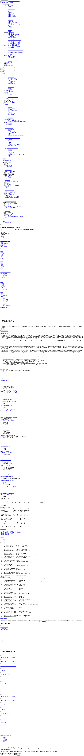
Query (1, 67)
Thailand (2, 293)
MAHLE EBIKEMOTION (13, 44)
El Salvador (2, 248)
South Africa (2, 286)
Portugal (2, 279)
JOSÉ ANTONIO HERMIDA (14, 46)
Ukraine (2, 294)
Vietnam (2, 296)
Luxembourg (3, 265)
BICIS (4, 73)
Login (6, 64)
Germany (2, 253)
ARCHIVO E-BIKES (9, 124)
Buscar (2, 69)
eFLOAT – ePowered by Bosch (14, 120)
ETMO (9, 7)
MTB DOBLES (11, 76)
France (1, 252)
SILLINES (10, 133)
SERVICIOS (8, 48)
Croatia (1, 245)
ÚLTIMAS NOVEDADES (10, 17)
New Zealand (3, 274)
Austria (1, 238)
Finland (1, 251)
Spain (1, 287)
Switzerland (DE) (3, 289)
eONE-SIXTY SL (11, 9)
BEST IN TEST (11, 57)
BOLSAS (10, 139)
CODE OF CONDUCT (12, 35)
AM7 (4, 540)
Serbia (1, 282)
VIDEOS (10, 61)
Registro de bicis (6, 741)
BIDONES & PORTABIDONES (14, 144)
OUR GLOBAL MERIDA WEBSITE (24, 229)
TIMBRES (10, 142)
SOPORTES (10, 140)
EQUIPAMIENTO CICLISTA (11, 148)
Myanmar (2, 269)
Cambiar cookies (10, 753)
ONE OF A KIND (11, 56)
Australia (2, 237)
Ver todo (2, 654)
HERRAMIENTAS (12, 145)
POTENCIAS (10, 130)
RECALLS (10, 53)
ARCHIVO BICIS (9, 101)
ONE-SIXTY (10, 20)
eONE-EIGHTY (11, 10)
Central (4, 738)
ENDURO (10, 82)
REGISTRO (10, 54)
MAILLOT (10, 149)
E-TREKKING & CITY (10, 119)
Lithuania (2, 264)
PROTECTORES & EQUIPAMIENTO (16, 135)
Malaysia (2, 266)
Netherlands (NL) (3, 271)
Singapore (2, 283)
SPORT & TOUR (11, 83)
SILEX (9, 31)
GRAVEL (7, 93)
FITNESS (7, 92)
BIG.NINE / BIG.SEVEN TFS (14, 24)
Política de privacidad (53, 751)
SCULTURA (10, 27)
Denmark (2, 247)
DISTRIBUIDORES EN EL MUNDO (15, 50)
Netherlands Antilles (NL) (5, 272)
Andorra (2, 235)
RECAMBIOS (11, 136)
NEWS (4, 158)
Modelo (4, 298)
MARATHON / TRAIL (12, 79)
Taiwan (1, 292)
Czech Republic (3, 246)
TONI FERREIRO (11, 47)
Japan (1, 261)
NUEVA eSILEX (11, 15)
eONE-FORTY (11, 13)
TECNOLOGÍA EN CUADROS (14, 42)
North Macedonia (3, 275)
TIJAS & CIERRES (12, 132)
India (1, 256)
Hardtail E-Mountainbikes (13, 110)
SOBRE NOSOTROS (9, 32)
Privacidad (5, 739)
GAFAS (9, 155)
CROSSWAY (10, 99)
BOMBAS (10, 143)
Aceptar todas (3, 753)
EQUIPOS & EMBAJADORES (11, 45)
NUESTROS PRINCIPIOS (13, 34)
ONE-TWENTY (11, 19)
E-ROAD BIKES (8, 122)
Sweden (2, 288)
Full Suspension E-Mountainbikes (14, 105)
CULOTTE (10, 150)
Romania (2, 280)
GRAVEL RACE (11, 95)
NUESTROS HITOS (12, 37)
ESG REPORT (11, 36)
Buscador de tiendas (9, 65)
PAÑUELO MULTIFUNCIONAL (15, 156)
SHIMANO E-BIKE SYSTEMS (14, 43)
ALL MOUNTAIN (11, 81)
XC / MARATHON (12, 78)
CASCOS (10, 151)
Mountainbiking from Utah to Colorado (18, 60)
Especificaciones (6, 300)
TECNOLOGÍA (8, 38)
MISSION (10, 30)
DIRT (9, 25)
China (1, 242)
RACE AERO (11, 87)
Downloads (5, 303)
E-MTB (6, 104)
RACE (9, 88)
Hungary (2, 254)
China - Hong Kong (4, 243)
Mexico (1, 267)
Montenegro (2, 268)
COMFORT (10, 112)
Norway (2, 276)
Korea (1, 262)
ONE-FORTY (11, 21)
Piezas (4, 304)
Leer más (2, 328)
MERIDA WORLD (9, 55)
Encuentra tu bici (8, 62)
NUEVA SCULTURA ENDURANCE (15, 28)
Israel (1, 258)
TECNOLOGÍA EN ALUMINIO (14, 41)
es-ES (4, 219)
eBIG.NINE (10, 118)
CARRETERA (8, 86)
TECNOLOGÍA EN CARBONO (14, 40)
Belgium (2, 239)
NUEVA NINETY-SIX (12, 22)
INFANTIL (7, 100)
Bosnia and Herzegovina (5, 241)
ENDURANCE (11, 89)
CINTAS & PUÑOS (12, 131)
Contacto (4, 737)
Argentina (2, 236)
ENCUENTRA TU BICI (10, 102)
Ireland (1, 257)
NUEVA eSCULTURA (12, 14)
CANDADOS (11, 146)
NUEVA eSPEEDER (12, 16)
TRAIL (9, 80)
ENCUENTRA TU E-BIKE (11, 125)
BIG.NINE (10, 23)
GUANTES (10, 153)
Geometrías (5, 301)
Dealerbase (5, 740)
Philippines (2, 277)
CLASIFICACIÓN (7, 305)
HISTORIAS (10, 58)
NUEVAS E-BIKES (9, 5)
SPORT (9, 111)
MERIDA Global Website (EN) (6, 233)
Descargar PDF (3, 576)
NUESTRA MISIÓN (12, 33)
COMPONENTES (9, 128)
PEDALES (10, 134)
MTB (6, 74)
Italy (1, 259)
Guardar (18, 754)
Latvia (1, 263)
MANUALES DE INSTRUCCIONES (15, 52)
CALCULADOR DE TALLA (14, 51)
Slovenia (2, 285)
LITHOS (9, 6)
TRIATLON (7, 90)
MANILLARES (11, 129)
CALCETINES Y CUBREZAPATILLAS (16, 154)
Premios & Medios (6, 299)
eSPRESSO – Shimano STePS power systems (17, 121)
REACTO (10, 26)
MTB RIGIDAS (11, 77)
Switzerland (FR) (3, 290)
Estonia (1, 249)
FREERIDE (10, 109)
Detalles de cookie (17, 753)
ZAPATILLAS (11, 152)
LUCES (9, 141)
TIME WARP (10, 91)
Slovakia (2, 284)
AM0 (4, 539)
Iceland (1, 255)
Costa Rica (2, 244)
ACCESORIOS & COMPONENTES (12, 138)
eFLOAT (9, 11)
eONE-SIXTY (11, 12)
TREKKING (8, 98)
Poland (1, 278)
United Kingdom (3, 295)
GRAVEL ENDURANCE (13, 97)
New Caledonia (3, 273)
